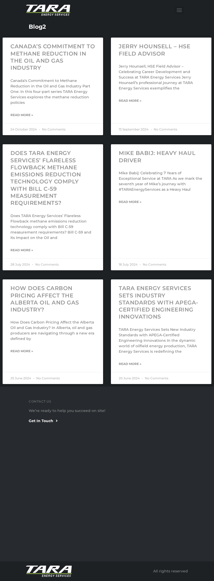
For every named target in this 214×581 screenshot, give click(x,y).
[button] (43, 421)
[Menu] (179, 10)
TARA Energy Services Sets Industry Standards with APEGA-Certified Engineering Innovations (158, 302)
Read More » (21, 115)
